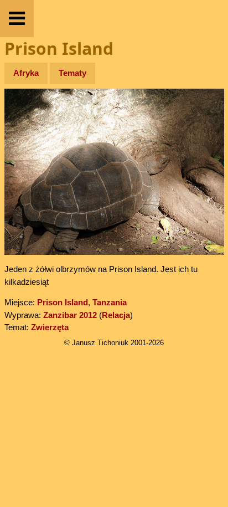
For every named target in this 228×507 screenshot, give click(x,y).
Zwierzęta (50, 327)
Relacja (116, 315)
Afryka (26, 73)
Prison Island (62, 302)
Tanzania (109, 302)
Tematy (72, 73)
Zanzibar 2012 (70, 315)
